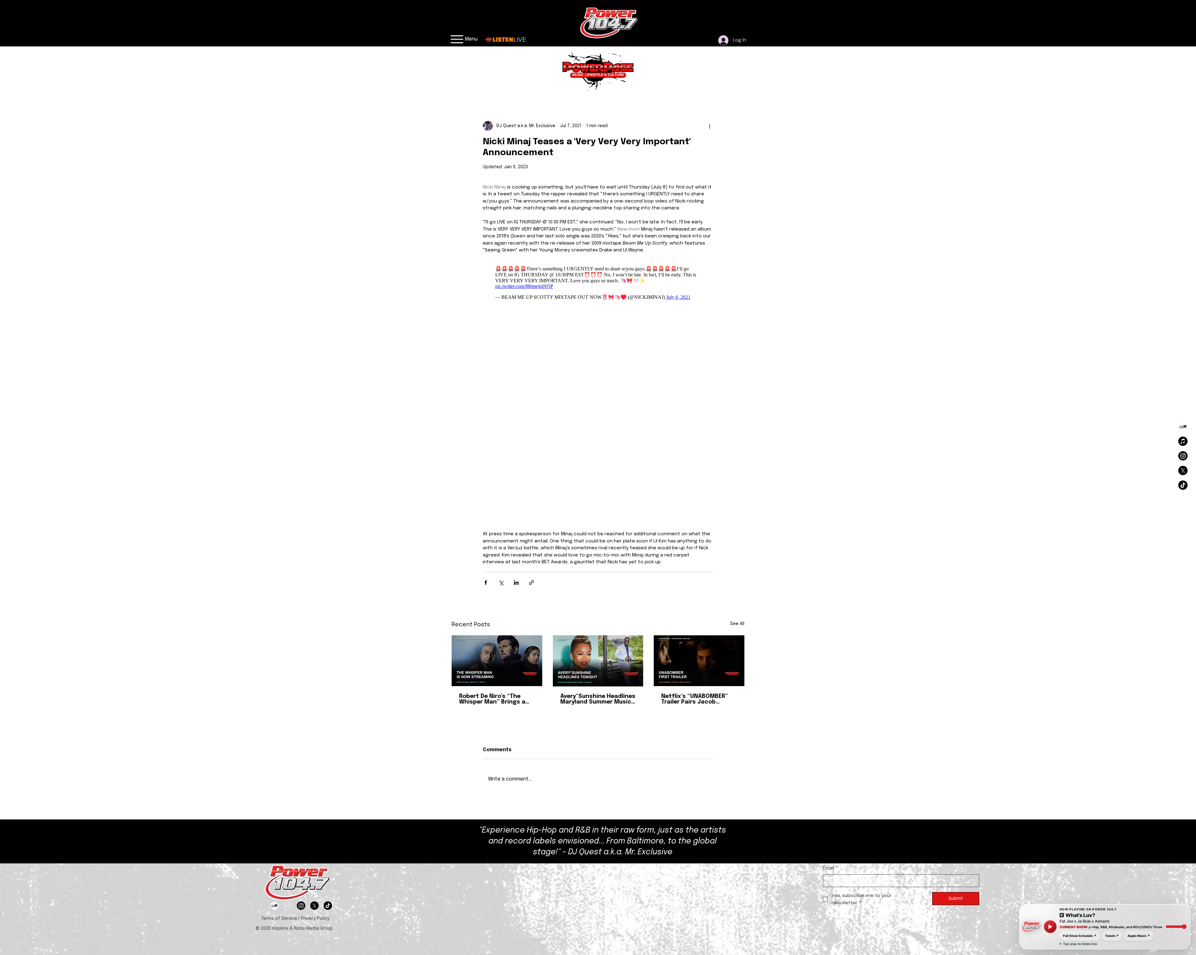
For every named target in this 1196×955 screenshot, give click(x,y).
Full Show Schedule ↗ (1080, 936)
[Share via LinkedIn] (516, 374)
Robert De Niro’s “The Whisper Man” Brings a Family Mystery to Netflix (495, 490)
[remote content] (598, 284)
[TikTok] (1183, 485)
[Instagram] (1183, 456)
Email (830, 659)
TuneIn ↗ (1112, 936)
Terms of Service (279, 710)
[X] (1183, 470)
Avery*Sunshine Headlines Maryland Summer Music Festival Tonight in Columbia (597, 490)
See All (737, 415)
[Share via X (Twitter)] (501, 374)
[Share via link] (531, 374)
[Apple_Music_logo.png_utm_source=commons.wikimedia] (287, 697)
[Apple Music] (1183, 441)
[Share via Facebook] (486, 374)
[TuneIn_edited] (1183, 426)
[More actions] (709, 126)
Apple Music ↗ (1138, 936)
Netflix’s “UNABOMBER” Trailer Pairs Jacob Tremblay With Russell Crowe (694, 490)
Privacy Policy (315, 710)
